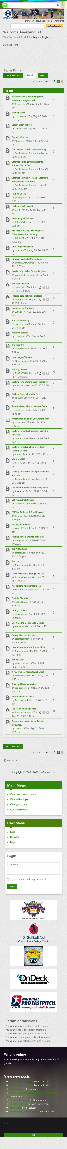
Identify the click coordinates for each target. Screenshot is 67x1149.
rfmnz (18, 454)
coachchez (20, 422)
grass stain (20, 287)
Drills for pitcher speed (22, 246)
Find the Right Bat (20, 598)
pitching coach (18, 112)
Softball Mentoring (20, 320)
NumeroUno (21, 565)
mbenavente (21, 614)
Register (46, 37)
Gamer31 (19, 728)
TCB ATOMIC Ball (19, 549)
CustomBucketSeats (24, 479)
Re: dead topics (18, 1089)
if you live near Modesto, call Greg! (28, 672)
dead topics (16, 1108)
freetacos (19, 491)
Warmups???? (18, 459)
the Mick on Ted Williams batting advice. (30, 487)
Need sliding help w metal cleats (26, 586)
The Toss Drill (18, 345)
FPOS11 (18, 398)
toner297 (19, 385)
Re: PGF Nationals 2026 (22, 1081)
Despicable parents (19, 1100)
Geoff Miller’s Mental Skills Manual (28, 623)
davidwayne (20, 116)
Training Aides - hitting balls (24, 684)
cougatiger (20, 540)
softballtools (21, 602)
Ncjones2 (19, 104)
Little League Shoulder (22, 357)
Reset (7, 1123)
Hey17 (18, 463)
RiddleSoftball (24, 712)
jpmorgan (19, 197)
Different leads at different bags (27, 259)
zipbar (18, 128)
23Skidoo (19, 312)
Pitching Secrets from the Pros (26, 394)
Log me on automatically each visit (28, 879)
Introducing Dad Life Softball (25, 1111)
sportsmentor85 (22, 324)
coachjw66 (20, 336)
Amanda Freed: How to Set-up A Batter (30, 406)
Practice (15, 561)
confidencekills (22, 688)
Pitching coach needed (22, 206)
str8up (18, 299)
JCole (17, 210)
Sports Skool (18, 660)
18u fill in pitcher (18, 1104)
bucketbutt (20, 589)
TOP (33, 1135)
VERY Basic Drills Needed (23, 500)
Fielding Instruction (21, 524)
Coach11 (18, 504)
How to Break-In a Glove (23, 696)
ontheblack (20, 410)
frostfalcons (24, 577)
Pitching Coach (19, 194)
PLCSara (19, 626)
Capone (18, 250)
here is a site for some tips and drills (28, 647)
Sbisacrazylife (21, 361)
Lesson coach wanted (22, 125)
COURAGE (19, 238)
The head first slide (20, 283)
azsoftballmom (22, 639)
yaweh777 (19, 528)
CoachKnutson (22, 349)
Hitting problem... (20, 610)
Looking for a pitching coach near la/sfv (30, 382)
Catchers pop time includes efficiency (29, 149)
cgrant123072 (21, 275)
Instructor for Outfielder (23, 308)
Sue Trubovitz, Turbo (24, 153)
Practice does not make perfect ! (27, 296)
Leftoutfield (20, 222)
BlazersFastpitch (22, 663)
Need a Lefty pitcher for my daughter (29, 271)
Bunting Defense (19, 369)
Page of (49, 81)
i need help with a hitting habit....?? (28, 573)
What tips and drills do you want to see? (30, 419)
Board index (13, 760)
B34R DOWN (21, 373)
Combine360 (21, 516)
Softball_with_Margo (24, 263)
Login (36, 37)
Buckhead (19, 700)
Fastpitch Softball (20, 333)
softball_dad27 (22, 553)
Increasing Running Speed (24, 709)
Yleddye (18, 141)
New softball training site (23, 635)
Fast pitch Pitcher (20, 137)
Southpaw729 (21, 438)
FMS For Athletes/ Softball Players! (28, 512)
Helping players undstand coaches (28, 537)
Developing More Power (23, 218)
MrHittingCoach (22, 676)
